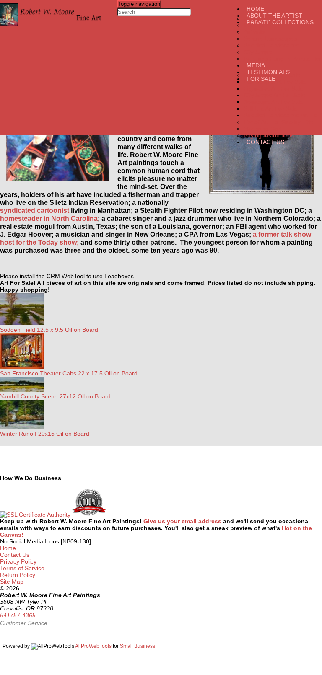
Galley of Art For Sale (272, 75)
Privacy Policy (18, 561)
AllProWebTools (93, 646)
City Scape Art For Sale (274, 95)
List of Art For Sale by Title (278, 122)
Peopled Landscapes (271, 45)
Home (255, 8)
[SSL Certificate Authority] (35, 514)
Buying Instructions (269, 135)
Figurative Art (261, 18)
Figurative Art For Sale (273, 88)
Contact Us (265, 142)
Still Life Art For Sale (270, 108)
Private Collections (280, 22)
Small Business (137, 646)
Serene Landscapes (270, 38)
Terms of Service (22, 568)
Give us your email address (183, 521)
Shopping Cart (263, 128)
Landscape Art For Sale (275, 81)
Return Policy (17, 575)
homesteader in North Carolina (49, 218)
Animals (254, 31)
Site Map (12, 581)
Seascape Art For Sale (273, 101)
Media (256, 65)
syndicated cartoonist (34, 210)
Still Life (254, 25)
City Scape (258, 52)
